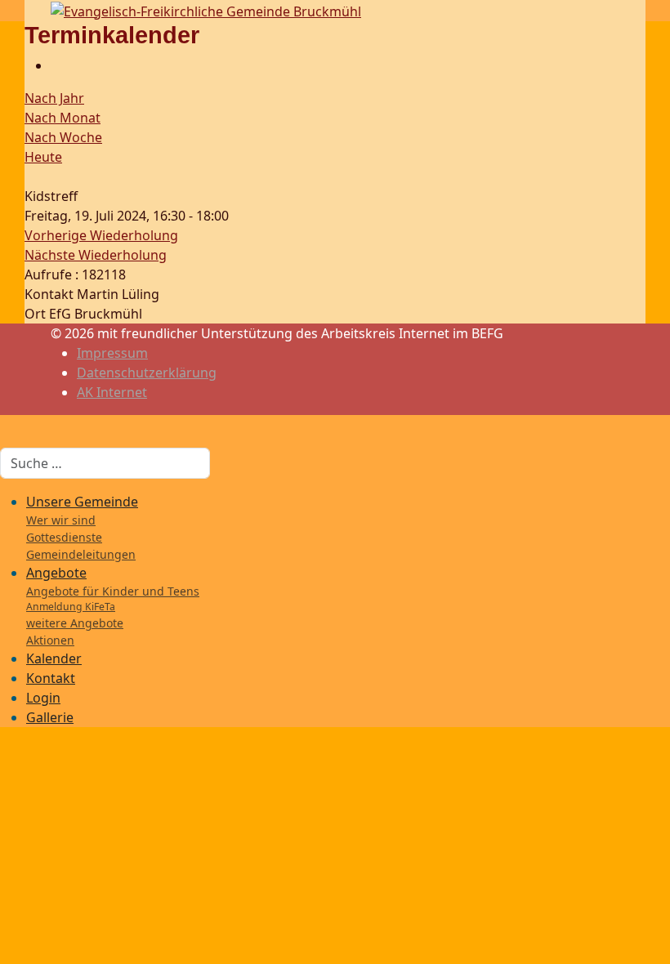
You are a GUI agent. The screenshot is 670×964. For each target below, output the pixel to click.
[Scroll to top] (5, 750)
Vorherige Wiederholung (101, 235)
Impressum (112, 353)
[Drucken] (55, 65)
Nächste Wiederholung (96, 255)
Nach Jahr (54, 98)
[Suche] (29, 176)
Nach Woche (63, 137)
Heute (43, 157)
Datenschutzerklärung (147, 373)
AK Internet (112, 392)
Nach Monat (62, 118)
